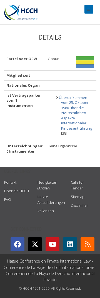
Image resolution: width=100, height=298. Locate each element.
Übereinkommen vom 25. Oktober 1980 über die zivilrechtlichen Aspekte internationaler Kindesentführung (75, 113)
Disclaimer (79, 205)
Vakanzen (46, 210)
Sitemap (77, 196)
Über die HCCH (16, 190)
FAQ (7, 199)
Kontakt (10, 182)
